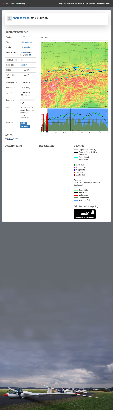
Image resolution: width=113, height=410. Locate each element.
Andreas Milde (20, 17)
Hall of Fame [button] (79, 3)
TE (19, 139)
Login (12, 3)
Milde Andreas (26, 42)
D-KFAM (23, 52)
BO (14, 139)
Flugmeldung (21, 3)
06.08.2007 (25, 37)
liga (46, 38)
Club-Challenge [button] (89, 3)
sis (42, 38)
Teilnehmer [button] (100, 3)
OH (16, 139)
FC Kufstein (25, 47)
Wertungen (70, 3)
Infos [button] (107, 3)
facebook (25, 126)
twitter (23, 123)
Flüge (61, 3)
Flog (65, 3)
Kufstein (23, 65)
